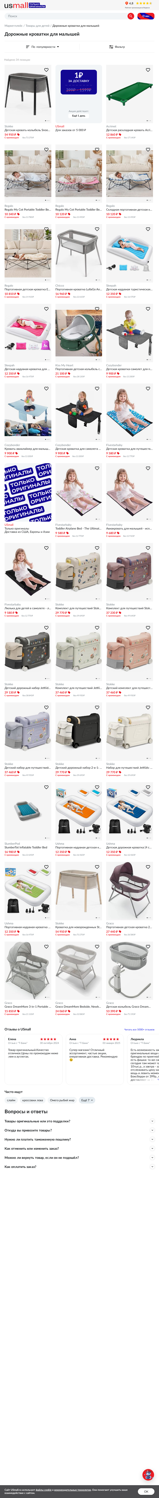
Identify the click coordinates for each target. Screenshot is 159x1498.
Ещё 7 (85, 1100)
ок (146, 1491)
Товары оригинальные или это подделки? (37, 1121)
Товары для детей (37, 25)
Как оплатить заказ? (20, 1167)
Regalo (9, 205)
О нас (145, 16)
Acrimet (111, 126)
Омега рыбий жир (62, 1100)
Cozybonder (114, 365)
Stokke (9, 126)
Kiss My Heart (64, 365)
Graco (110, 923)
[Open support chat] (148, 1475)
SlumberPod (12, 843)
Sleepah (111, 285)
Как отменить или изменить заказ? (32, 1148)
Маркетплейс (14, 25)
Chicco (59, 285)
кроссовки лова (32, 1100)
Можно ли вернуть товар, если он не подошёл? (42, 1157)
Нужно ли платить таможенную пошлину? (38, 1139)
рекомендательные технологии (72, 1490)
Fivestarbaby (114, 445)
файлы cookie (44, 1490)
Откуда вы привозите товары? (28, 1130)
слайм (11, 1100)
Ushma (59, 843)
